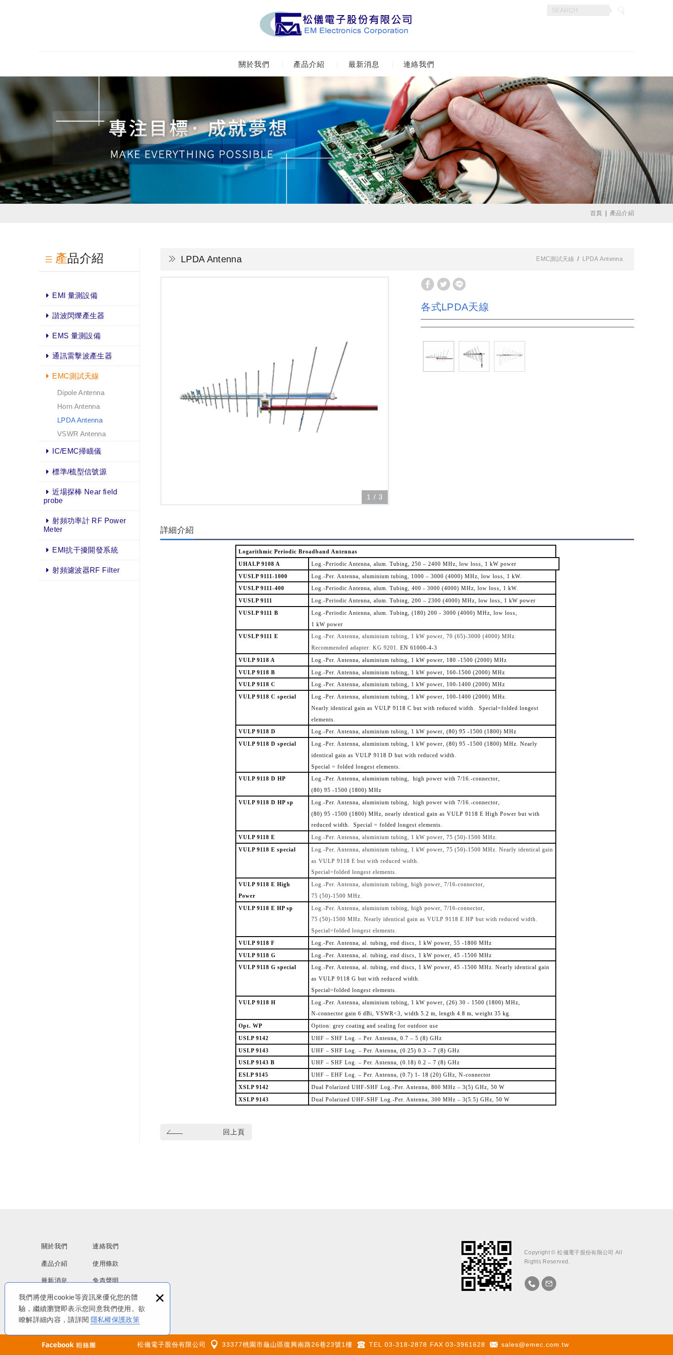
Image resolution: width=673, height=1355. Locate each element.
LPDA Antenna (80, 420)
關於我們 (254, 64)
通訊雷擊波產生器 (82, 356)
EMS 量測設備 (76, 336)
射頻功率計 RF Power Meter (84, 525)
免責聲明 (105, 1280)
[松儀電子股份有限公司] (336, 25)
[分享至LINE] (459, 284)
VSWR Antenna (81, 434)
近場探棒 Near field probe (80, 496)
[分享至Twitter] (443, 284)
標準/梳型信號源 (79, 472)
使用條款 (105, 1263)
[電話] (532, 1283)
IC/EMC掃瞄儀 (76, 451)
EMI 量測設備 (75, 295)
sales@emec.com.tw (535, 1344)
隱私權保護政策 (115, 1319)
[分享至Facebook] (427, 284)
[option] (275, 391)
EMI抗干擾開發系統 (85, 550)
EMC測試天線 (75, 376)
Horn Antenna (78, 406)
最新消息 (364, 64)
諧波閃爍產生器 (78, 316)
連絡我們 (418, 64)
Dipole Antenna (80, 392)
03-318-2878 (406, 1344)
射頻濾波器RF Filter (85, 570)
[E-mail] (549, 1283)
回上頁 (234, 1132)
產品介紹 (309, 64)
